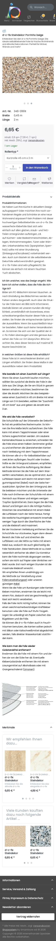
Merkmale (8, 727)
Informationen (11, 880)
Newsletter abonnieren (16, 907)
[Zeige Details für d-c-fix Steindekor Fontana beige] (15, 760)
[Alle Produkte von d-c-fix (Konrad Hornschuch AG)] (4, 31)
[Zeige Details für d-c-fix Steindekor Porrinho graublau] (40, 836)
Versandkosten (36, 140)
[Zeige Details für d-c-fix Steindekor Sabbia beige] (15, 836)
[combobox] (40, 7)
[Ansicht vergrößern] (28, 75)
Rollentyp (10, 151)
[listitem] (28, 75)
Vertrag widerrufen (28, 916)
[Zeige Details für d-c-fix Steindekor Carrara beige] (40, 760)
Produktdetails (11, 196)
